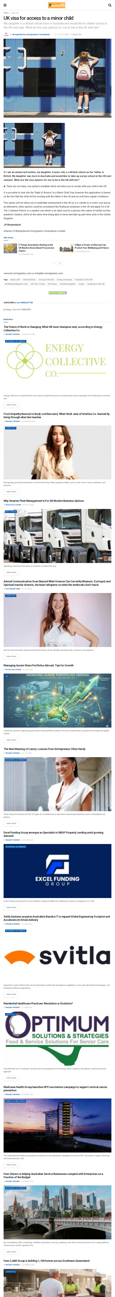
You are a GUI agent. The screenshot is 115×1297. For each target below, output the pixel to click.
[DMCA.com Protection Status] (57, 292)
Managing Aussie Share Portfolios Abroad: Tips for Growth (39, 665)
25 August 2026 (29, 421)
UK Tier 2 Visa (38, 284)
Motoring (11, 512)
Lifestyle (10, 428)
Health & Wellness (15, 1101)
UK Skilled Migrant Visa (16, 284)
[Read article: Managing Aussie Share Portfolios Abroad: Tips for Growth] (57, 701)
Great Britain (29, 280)
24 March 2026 (29, 1265)
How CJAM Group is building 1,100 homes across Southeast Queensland (46, 1260)
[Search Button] (109, 5)
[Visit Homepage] (56, 5)
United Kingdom (67, 284)
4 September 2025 (27, 254)
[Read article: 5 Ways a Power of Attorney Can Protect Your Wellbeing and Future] (66, 248)
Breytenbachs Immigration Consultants (31, 34)
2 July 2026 (28, 669)
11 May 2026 (27, 924)
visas (81, 284)
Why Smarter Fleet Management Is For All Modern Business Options (44, 500)
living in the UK (46, 280)
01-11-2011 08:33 (62, 34)
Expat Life (15, 13)
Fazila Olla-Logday (13, 505)
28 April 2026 (28, 1094)
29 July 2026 (29, 505)
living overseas (64, 280)
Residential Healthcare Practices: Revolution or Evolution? (38, 1003)
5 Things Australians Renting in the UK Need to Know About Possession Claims (36, 248)
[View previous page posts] (55, 263)
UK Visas (52, 284)
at (7, 676)
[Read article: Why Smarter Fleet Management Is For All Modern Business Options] (57, 536)
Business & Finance (15, 341)
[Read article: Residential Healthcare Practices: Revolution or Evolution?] (57, 1039)
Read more (12, 404)
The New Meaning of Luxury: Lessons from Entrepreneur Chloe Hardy (44, 749)
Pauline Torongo (13, 334)
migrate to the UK (83, 280)
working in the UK (96, 284)
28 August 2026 (29, 334)
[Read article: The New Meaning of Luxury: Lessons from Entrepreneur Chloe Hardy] (57, 784)
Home (6, 13)
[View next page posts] (60, 263)
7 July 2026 (27, 589)
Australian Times (13, 589)
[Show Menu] (5, 5)
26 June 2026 (28, 840)
